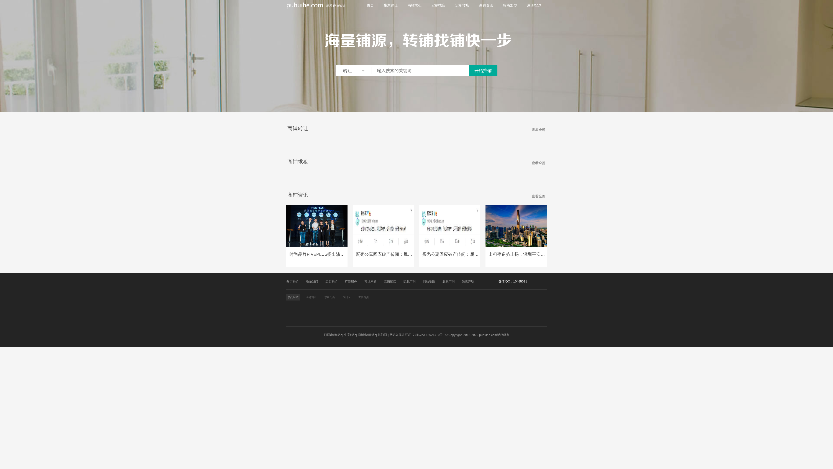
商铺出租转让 (367, 335)
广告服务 (351, 281)
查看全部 (539, 130)
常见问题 (370, 281)
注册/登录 (534, 5)
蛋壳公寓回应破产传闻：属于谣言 (384, 254)
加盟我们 (331, 281)
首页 (370, 5)
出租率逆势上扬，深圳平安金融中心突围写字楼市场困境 (517, 254)
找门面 (382, 335)
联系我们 (312, 281)
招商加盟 (510, 5)
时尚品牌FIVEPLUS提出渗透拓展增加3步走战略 (317, 254)
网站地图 (429, 281)
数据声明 (468, 281)
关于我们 (292, 281)
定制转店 (462, 5)
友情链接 (390, 281)
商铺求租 (414, 5)
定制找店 (438, 5)
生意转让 (391, 5)
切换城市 (339, 5)
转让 (347, 70)
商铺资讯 (486, 5)
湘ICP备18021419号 (429, 335)
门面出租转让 (333, 335)
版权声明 (449, 281)
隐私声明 (409, 281)
